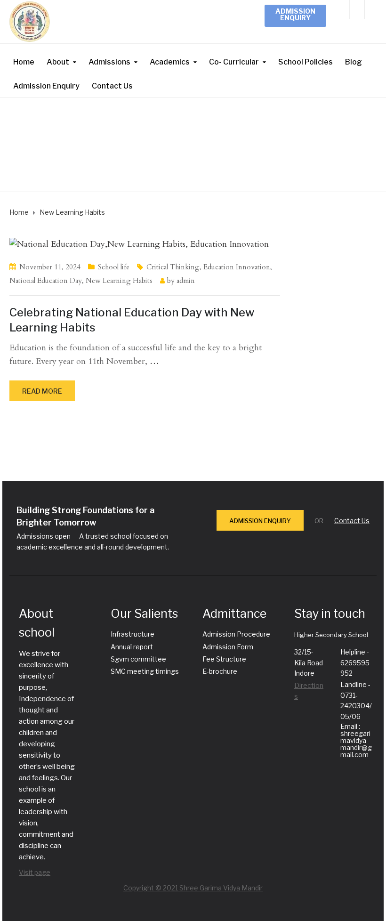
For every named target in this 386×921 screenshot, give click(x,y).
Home (23, 61)
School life (113, 267)
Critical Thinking (173, 267)
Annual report (132, 647)
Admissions (109, 61)
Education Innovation (236, 267)
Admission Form (227, 647)
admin (186, 280)
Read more (42, 391)
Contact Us (112, 85)
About (58, 61)
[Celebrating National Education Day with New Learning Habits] (139, 244)
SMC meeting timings (145, 671)
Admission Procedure (236, 634)
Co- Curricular (234, 61)
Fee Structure (224, 659)
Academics (170, 61)
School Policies (305, 61)
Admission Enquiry (295, 14)
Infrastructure (132, 634)
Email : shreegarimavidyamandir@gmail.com (356, 740)
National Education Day (45, 280)
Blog (353, 61)
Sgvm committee (138, 659)
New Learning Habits (119, 280)
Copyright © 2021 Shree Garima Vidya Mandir (193, 888)
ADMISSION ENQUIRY (260, 521)
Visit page (34, 872)
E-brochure (219, 671)
